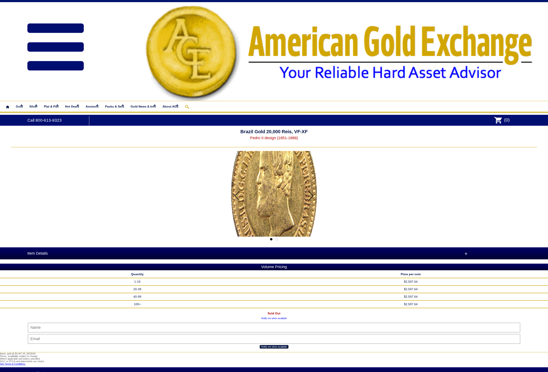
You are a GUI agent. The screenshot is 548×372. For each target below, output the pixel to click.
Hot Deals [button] (72, 105)
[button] (8, 106)
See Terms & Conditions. (13, 364)
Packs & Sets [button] (114, 105)
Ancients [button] (92, 105)
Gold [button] (19, 105)
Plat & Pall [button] (51, 105)
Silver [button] (33, 105)
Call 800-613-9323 (44, 120)
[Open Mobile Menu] (42, 41)
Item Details (37, 253)
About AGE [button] (170, 105)
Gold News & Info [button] (143, 105)
